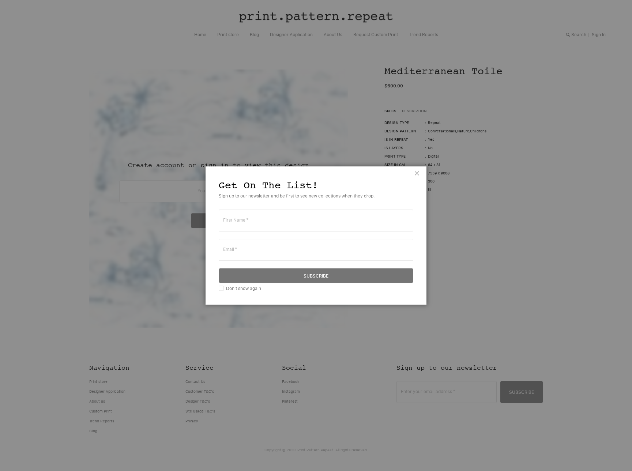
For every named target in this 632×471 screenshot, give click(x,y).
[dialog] (316, 235)
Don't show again (243, 288)
